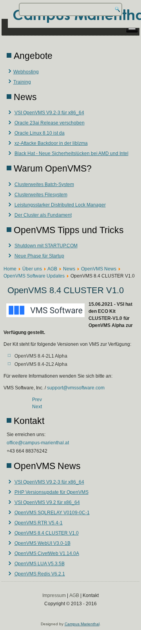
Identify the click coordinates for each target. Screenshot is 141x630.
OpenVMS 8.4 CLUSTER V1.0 (46, 533)
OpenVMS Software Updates (34, 276)
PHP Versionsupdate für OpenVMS (51, 492)
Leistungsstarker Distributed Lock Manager (60, 205)
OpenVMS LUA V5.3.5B (39, 563)
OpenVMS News (98, 269)
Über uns (32, 269)
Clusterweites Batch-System (44, 184)
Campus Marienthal (82, 624)
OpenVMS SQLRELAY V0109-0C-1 (52, 512)
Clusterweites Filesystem (40, 194)
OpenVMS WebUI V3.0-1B (42, 543)
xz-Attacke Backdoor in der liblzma (51, 143)
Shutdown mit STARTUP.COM (46, 245)
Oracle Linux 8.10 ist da (39, 133)
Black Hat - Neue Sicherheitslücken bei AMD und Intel (71, 153)
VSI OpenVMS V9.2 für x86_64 (47, 502)
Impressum (54, 595)
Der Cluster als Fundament (43, 215)
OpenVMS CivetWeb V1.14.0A (46, 553)
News (69, 269)
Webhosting (26, 72)
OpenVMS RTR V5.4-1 (38, 523)
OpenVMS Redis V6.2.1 (39, 574)
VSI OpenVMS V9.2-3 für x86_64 (49, 112)
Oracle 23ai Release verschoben (49, 123)
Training (22, 82)
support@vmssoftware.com (76, 388)
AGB (52, 269)
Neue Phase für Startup (39, 256)
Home (10, 269)
